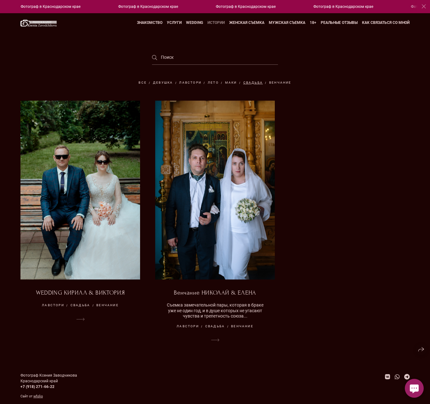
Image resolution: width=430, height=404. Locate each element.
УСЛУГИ (174, 22)
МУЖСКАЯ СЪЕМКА (287, 22)
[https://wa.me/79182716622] (397, 377)
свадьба (253, 82)
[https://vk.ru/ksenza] (387, 377)
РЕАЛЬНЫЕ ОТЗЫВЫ (339, 22)
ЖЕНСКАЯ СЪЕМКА (246, 22)
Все (143, 82)
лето (213, 82)
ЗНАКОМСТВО (149, 22)
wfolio (38, 396)
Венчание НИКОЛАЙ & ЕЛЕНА (215, 292)
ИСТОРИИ (216, 22)
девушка (163, 82)
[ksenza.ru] (38, 22)
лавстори (190, 82)
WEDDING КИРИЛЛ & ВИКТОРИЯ (80, 292)
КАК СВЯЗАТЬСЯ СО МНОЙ (386, 22)
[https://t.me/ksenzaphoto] (407, 377)
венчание (280, 82)
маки (231, 82)
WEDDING (194, 22)
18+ (313, 22)
